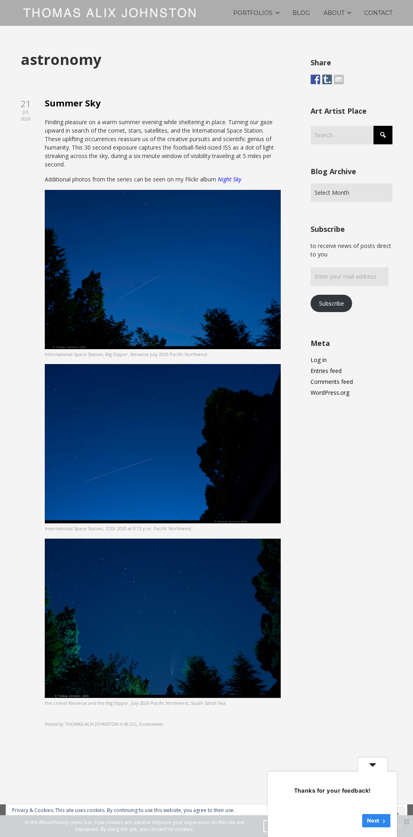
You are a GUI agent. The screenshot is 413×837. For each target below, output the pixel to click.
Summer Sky (73, 103)
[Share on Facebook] (315, 79)
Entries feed (326, 371)
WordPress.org (330, 392)
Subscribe (331, 303)
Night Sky (229, 179)
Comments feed (332, 381)
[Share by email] (339, 79)
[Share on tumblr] (327, 79)
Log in (319, 360)
